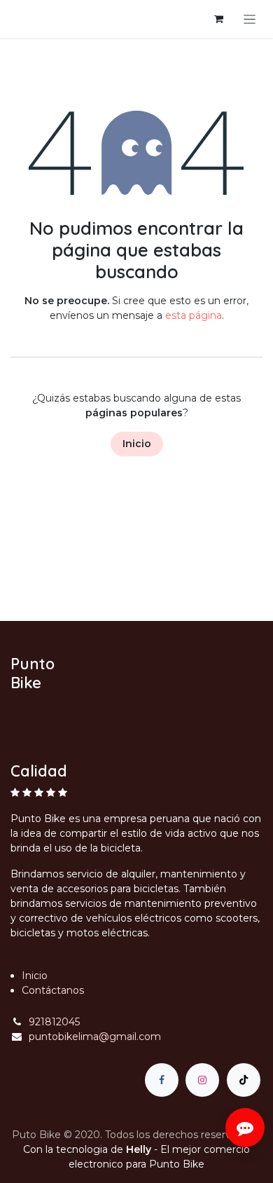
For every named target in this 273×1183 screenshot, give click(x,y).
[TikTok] (243, 1080)
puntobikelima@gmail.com (95, 1036)
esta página (193, 315)
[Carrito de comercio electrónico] (218, 19)
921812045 (54, 1022)
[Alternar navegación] (249, 19)
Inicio (136, 443)
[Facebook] (161, 1080)
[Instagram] (202, 1080)
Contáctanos (53, 990)
